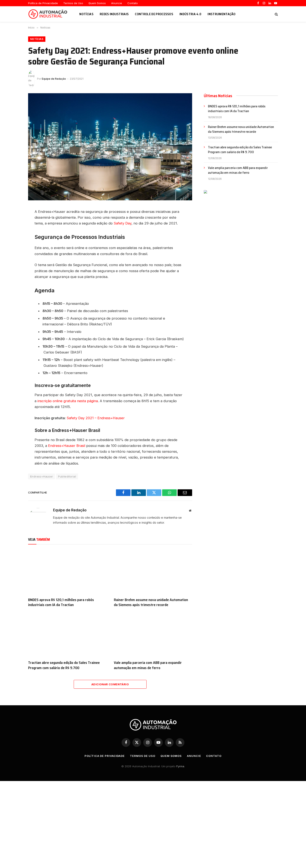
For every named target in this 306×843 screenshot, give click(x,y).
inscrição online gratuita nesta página (67, 401)
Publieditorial (67, 476)
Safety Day (122, 223)
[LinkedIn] (13, 216)
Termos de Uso (73, 3)
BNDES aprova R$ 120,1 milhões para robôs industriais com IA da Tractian (61, 602)
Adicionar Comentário (110, 684)
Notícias (86, 14)
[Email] (13, 254)
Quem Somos (97, 3)
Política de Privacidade (43, 3)
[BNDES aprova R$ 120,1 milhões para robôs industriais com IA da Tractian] (67, 572)
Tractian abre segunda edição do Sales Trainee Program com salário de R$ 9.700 (64, 665)
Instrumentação (221, 14)
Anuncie (116, 3)
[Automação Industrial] (48, 14)
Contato (132, 3)
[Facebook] (13, 226)
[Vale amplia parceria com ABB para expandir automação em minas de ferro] (153, 635)
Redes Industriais (114, 14)
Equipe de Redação (54, 78)
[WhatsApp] (13, 244)
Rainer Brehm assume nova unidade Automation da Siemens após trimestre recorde (151, 602)
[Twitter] (13, 235)
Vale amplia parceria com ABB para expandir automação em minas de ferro (148, 665)
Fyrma (180, 766)
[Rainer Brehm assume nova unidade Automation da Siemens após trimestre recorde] (153, 572)
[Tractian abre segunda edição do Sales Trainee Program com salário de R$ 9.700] (67, 635)
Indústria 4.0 (190, 14)
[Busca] (276, 14)
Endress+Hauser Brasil (66, 446)
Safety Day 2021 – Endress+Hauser (96, 418)
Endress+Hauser (41, 476)
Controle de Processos (154, 14)
